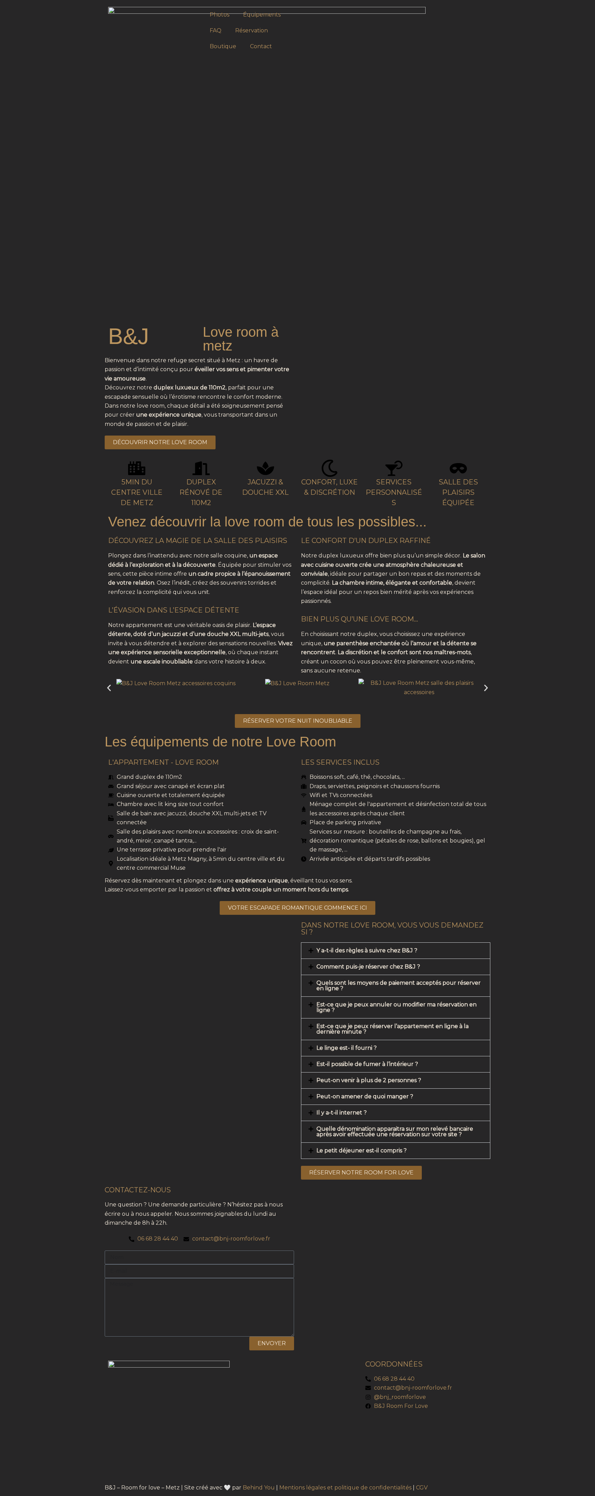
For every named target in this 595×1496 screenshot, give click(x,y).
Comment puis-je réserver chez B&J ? (368, 966)
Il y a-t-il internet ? (341, 1112)
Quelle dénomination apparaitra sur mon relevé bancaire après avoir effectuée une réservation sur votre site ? (394, 1132)
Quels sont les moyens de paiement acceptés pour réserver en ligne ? (398, 986)
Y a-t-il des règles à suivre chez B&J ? (366, 950)
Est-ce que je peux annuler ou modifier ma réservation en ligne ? (396, 1007)
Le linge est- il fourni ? (346, 1048)
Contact (261, 46)
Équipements (262, 14)
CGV (422, 1487)
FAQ (215, 30)
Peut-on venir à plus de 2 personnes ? (368, 1080)
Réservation (251, 30)
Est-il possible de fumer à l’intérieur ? (367, 1064)
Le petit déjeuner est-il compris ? (361, 1150)
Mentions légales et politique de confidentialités (345, 1487)
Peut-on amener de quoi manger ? (364, 1096)
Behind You (259, 1487)
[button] (109, 687)
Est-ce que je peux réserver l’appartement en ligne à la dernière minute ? (392, 1029)
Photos (219, 14)
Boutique (223, 46)
